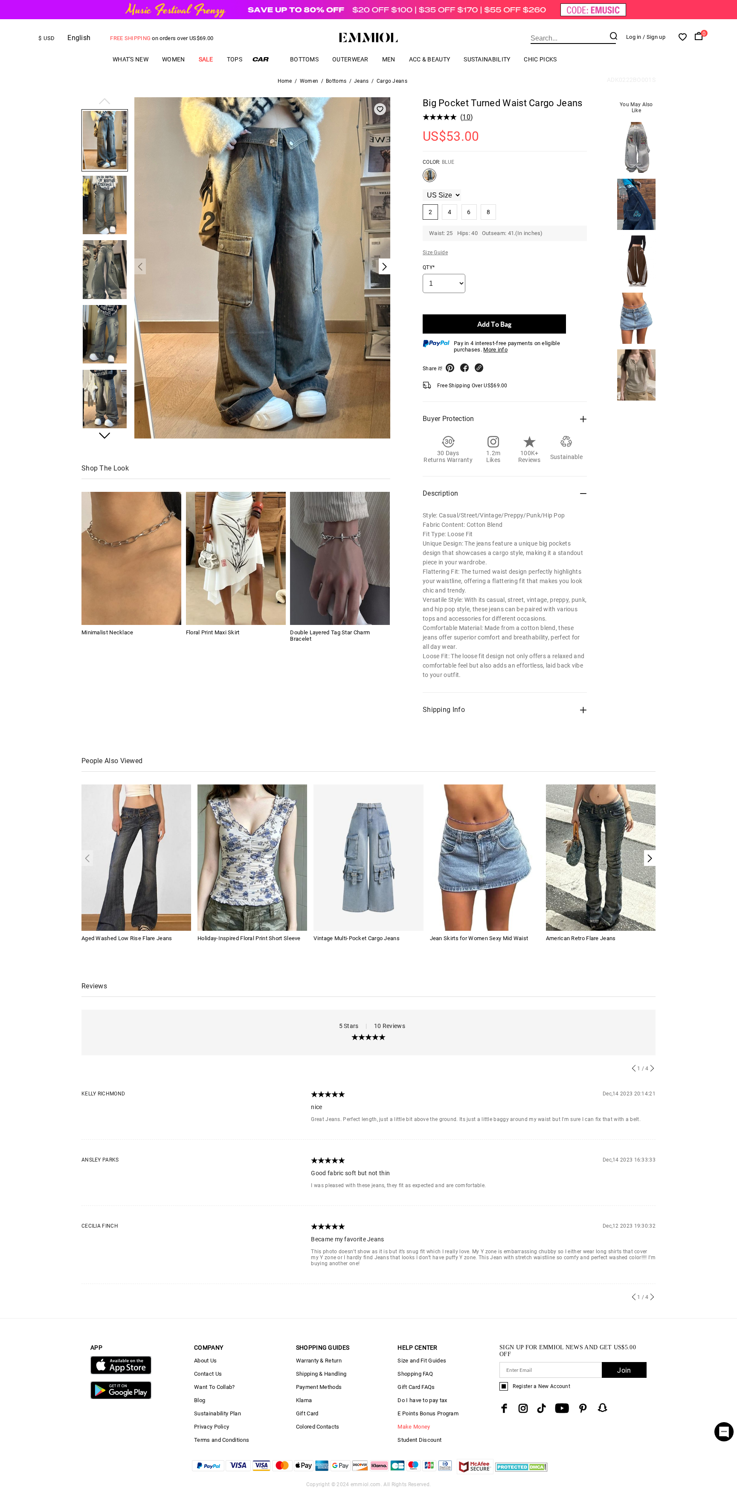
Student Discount (419, 1440)
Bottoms (304, 59)
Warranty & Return (319, 1360)
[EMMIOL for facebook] (504, 1408)
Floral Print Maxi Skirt (213, 632)
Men (388, 59)
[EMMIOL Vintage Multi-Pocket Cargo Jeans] (368, 857)
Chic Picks (540, 59)
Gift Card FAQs (416, 1387)
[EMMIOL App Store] (120, 1372)
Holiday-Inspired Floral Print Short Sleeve (249, 938)
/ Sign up (654, 37)
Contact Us (208, 1374)
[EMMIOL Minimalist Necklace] (131, 558)
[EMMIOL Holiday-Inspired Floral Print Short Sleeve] (252, 857)
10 (466, 117)
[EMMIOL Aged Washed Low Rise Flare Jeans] (136, 857)
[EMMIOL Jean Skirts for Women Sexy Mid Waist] (485, 857)
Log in (633, 37)
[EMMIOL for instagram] (523, 1408)
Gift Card (307, 1413)
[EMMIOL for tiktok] (541, 1408)
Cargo (266, 59)
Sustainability (487, 59)
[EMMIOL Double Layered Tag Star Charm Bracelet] (340, 558)
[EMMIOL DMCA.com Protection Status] (521, 1472)
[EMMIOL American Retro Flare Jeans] (601, 857)
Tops (234, 59)
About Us (205, 1360)
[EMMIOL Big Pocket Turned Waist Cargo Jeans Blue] (429, 178)
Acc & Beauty (429, 59)
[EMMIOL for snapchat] (602, 1407)
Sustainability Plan (217, 1413)
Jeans (361, 81)
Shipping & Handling (321, 1374)
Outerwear (350, 59)
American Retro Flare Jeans (581, 938)
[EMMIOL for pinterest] (583, 1408)
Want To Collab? (214, 1387)
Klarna (304, 1400)
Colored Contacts (317, 1426)
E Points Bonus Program (428, 1413)
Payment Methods (319, 1387)
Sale (206, 59)
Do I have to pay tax (422, 1400)
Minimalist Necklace (107, 632)
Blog (199, 1400)
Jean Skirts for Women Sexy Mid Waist (479, 938)
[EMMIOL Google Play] (120, 1397)
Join (624, 1370)
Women (173, 59)
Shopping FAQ (415, 1374)
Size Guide (435, 253)
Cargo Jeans (392, 81)
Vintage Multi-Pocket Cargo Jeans (356, 938)
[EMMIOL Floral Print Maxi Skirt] (236, 558)
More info (495, 349)
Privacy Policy (211, 1426)
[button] (104, 102)
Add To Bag (494, 324)
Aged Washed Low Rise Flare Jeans (126, 938)
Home (285, 81)
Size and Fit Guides (422, 1360)
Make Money (414, 1426)
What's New (130, 59)
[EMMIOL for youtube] (562, 1408)
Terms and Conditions (221, 1440)
